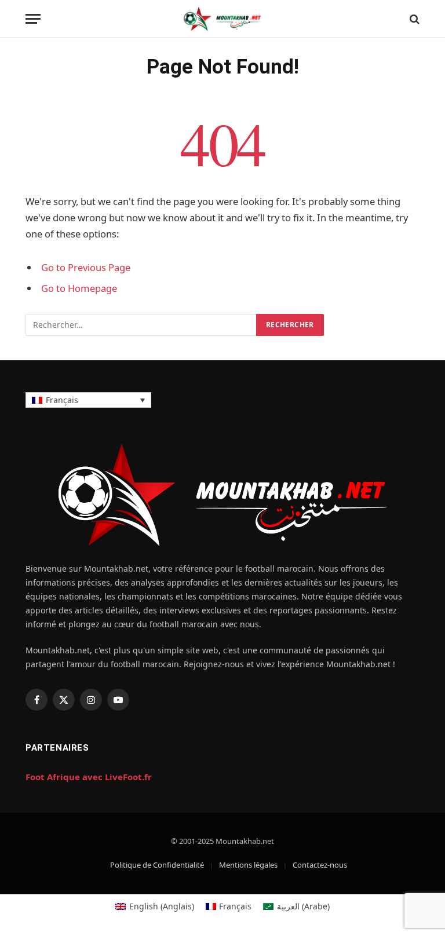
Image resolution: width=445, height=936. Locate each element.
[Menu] (33, 19)
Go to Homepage (79, 288)
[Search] (413, 19)
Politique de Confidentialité (157, 865)
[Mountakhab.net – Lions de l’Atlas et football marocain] (222, 19)
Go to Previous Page (85, 267)
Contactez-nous (320, 865)
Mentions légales (248, 865)
